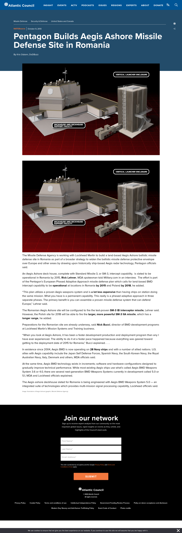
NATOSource (19, 28)
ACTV (74, 5)
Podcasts (87, 5)
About (145, 5)
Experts (131, 5)
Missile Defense (20, 21)
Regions (116, 5)
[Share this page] (174, 29)
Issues (102, 5)
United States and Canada (62, 21)
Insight (48, 5)
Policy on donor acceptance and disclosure (150, 503)
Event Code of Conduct (107, 508)
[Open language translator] (168, 5)
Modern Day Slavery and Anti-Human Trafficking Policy (72, 508)
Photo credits (125, 508)
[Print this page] (174, 23)
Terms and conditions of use (55, 503)
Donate (158, 5)
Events (61, 5)
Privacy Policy (99, 465)
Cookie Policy (35, 503)
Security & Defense (39, 21)
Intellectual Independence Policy (83, 503)
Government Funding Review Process (115, 503)
